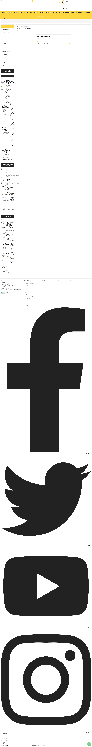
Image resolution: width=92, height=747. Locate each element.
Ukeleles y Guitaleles (29, 283)
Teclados (27, 285)
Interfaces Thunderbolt (8, 71)
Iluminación (27, 300)
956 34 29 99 (5, 288)
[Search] (59, 3)
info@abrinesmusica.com (8, 286)
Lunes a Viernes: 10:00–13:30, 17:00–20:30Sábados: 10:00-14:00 (11, 290)
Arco (26, 294)
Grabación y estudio (29, 296)
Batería (26, 289)
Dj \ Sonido (27, 298)
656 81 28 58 (5, 292)
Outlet (26, 305)
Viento (26, 292)
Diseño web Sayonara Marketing (83, 745)
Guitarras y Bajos (28, 281)
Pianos (26, 287)
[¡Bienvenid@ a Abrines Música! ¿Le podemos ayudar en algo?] (89, 744)
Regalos (27, 303)
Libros (26, 301)
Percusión (27, 290)
